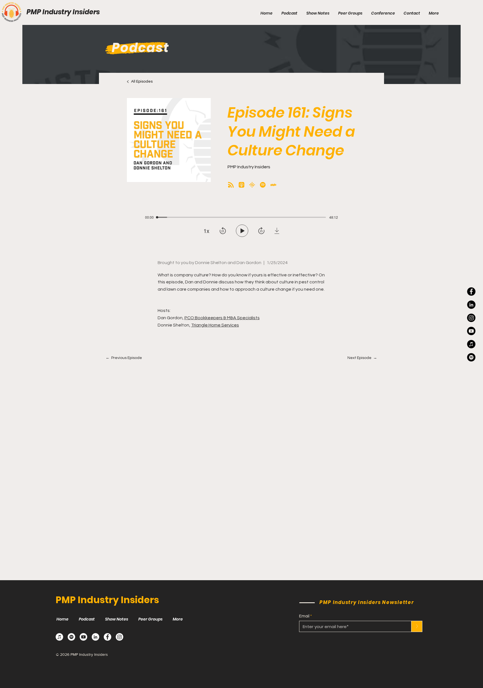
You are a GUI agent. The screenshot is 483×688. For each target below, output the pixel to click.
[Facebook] (471, 291)
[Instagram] (471, 318)
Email (304, 616)
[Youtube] (471, 331)
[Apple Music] (59, 637)
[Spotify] (71, 637)
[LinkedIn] (471, 304)
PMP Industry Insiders (63, 12)
